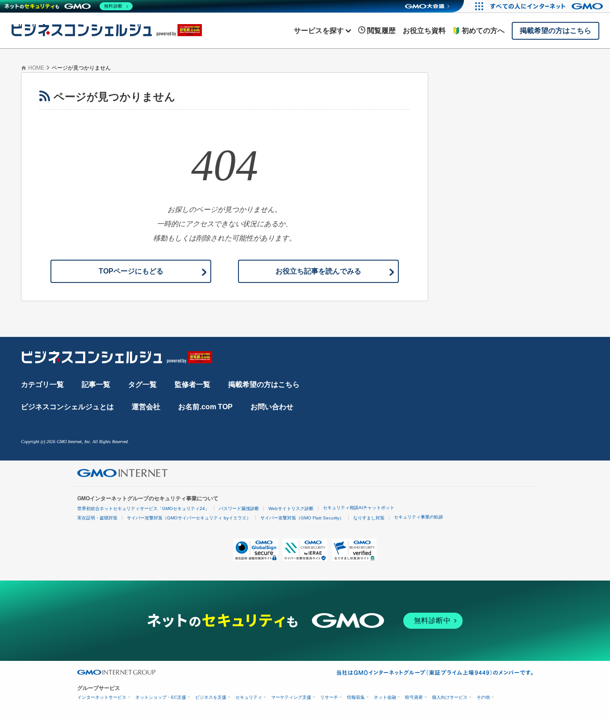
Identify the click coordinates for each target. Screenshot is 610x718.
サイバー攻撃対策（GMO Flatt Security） (302, 517)
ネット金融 (385, 697)
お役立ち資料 (424, 30)
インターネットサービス (101, 697)
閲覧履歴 (381, 30)
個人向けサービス (450, 697)
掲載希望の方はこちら (264, 384)
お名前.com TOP (205, 407)
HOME (36, 68)
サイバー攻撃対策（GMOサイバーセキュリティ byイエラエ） (189, 517)
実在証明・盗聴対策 (97, 517)
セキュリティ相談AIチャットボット (358, 507)
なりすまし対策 (368, 517)
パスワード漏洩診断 (239, 508)
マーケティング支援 (291, 697)
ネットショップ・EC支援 (160, 697)
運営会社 (146, 407)
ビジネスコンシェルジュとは (67, 407)
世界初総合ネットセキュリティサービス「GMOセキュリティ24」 (143, 508)
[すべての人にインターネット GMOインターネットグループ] (547, 6)
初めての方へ (483, 30)
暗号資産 (414, 697)
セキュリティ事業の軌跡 (418, 517)
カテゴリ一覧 (42, 384)
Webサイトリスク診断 (290, 508)
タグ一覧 (142, 384)
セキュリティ (248, 697)
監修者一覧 (192, 384)
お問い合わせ (272, 407)
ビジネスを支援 (210, 697)
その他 (483, 697)
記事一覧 (96, 384)
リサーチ (329, 697)
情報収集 (356, 697)
